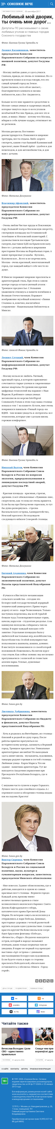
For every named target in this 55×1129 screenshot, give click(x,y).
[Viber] (48, 980)
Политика (6, 1060)
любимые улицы (36, 988)
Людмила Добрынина (16, 711)
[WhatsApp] (51, 980)
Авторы (24, 1069)
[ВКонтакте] (36, 980)
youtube (16, 1005)
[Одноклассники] (40, 980)
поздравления (21, 988)
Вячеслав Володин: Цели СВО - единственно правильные (16, 1051)
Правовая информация (40, 1069)
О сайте (5, 1069)
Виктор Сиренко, (12, 859)
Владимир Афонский (15, 203)
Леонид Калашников (15, 50)
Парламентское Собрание (13, 11)
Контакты (15, 1069)
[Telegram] (44, 980)
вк (16, 998)
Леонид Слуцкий (12, 357)
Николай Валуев (12, 467)
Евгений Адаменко (14, 573)
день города (7, 988)
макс (43, 1011)
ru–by (16, 1011)
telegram (43, 1005)
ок (43, 998)
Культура (39, 1060)
